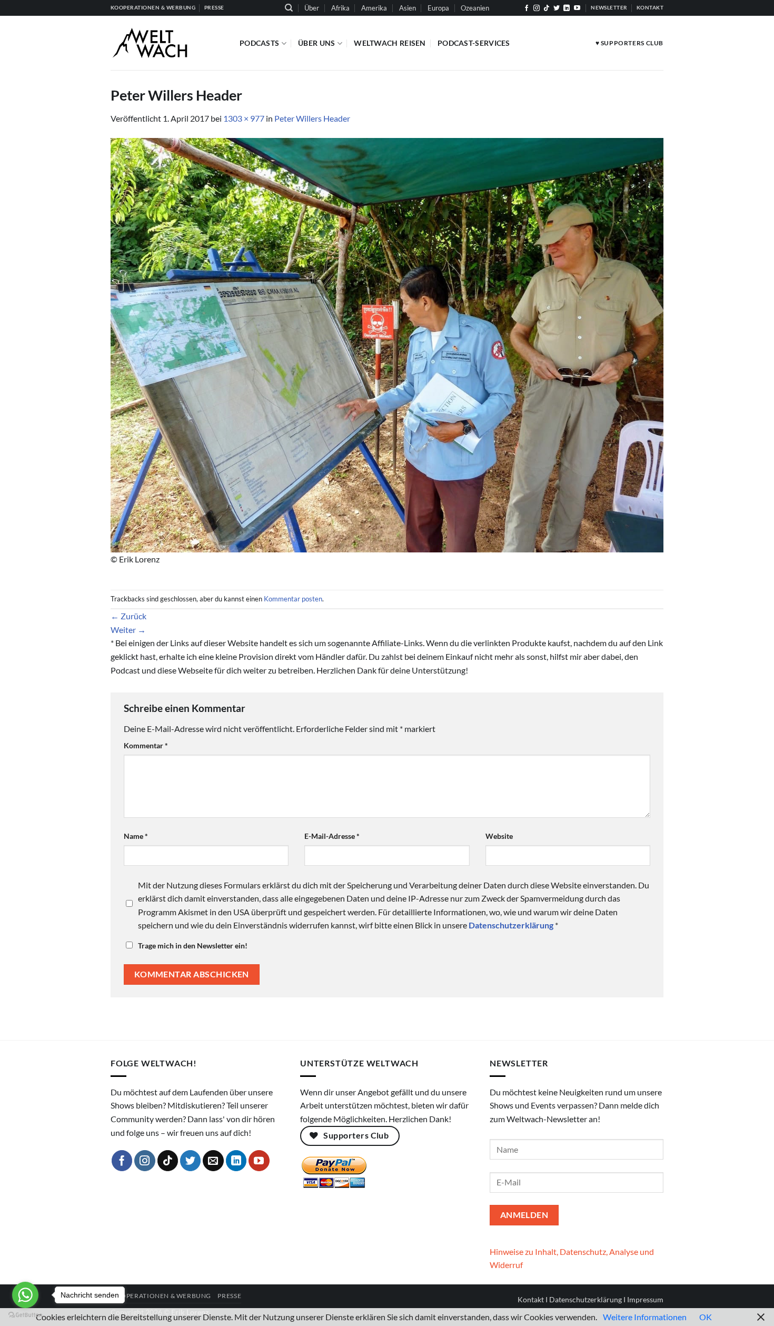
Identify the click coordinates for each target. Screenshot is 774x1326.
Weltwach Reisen (389, 42)
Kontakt (531, 1299)
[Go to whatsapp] (25, 1295)
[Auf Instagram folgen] (536, 8)
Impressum (645, 1299)
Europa (438, 8)
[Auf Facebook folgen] (526, 8)
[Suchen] (289, 8)
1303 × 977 (243, 118)
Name (136, 836)
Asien (407, 8)
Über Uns (316, 42)
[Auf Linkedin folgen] (566, 8)
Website (499, 836)
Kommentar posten (293, 599)
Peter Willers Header (312, 118)
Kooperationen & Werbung (161, 1296)
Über (311, 8)
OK (705, 1317)
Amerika (374, 8)
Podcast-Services (474, 42)
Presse (229, 1296)
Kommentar (146, 745)
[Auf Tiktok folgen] (546, 8)
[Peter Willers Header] (387, 344)
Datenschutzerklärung (585, 1299)
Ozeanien (475, 8)
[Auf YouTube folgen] (577, 8)
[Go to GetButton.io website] (25, 1315)
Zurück (128, 616)
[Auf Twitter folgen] (556, 8)
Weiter (128, 630)
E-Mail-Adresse (332, 836)
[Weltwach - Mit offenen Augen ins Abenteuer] (167, 43)
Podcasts (259, 42)
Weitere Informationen (645, 1317)
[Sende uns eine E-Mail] (213, 1160)
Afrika (340, 8)
